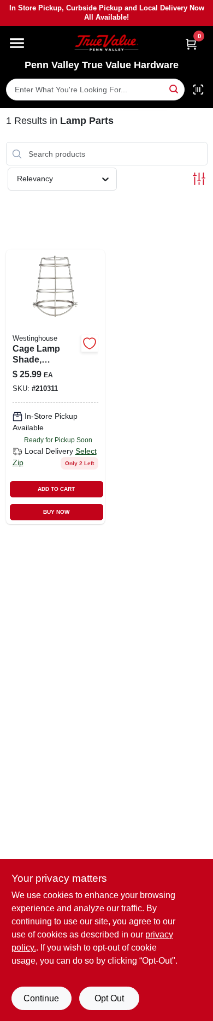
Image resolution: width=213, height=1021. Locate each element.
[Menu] (17, 43)
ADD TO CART (56, 489)
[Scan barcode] (198, 89)
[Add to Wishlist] (89, 343)
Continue (41, 998)
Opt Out (109, 998)
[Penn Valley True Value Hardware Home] (106, 43)
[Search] (174, 89)
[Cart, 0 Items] (191, 44)
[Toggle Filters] (199, 179)
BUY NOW (56, 512)
